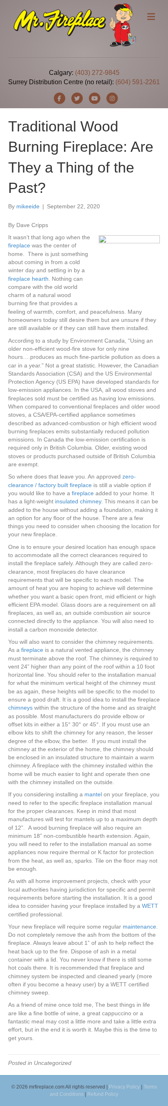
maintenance (139, 926)
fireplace (19, 245)
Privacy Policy (124, 1087)
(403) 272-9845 (97, 72)
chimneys (20, 707)
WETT (150, 906)
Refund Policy (102, 1094)
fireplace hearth (28, 278)
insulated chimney (78, 501)
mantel (93, 794)
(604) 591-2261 (137, 82)
